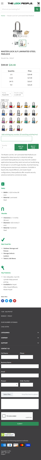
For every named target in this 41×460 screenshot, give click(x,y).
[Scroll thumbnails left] (13, 43)
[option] (8, 384)
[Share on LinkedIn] (10, 300)
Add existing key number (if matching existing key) (20, 134)
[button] (16, 384)
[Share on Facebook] (2, 300)
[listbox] (9, 385)
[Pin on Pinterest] (14, 300)
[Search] (37, 9)
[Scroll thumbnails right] (28, 43)
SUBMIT (19, 424)
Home (3, 15)
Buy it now (33, 147)
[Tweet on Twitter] (6, 300)
